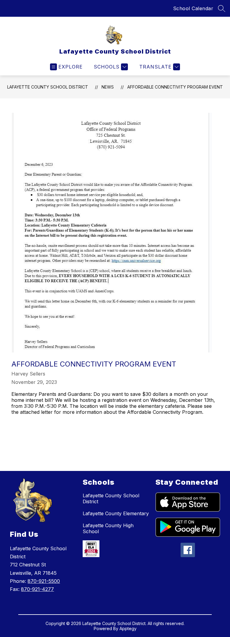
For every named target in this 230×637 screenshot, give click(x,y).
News (108, 86)
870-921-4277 (37, 589)
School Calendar (193, 8)
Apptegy (128, 628)
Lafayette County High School (108, 528)
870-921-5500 (44, 581)
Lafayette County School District (47, 86)
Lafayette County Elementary (116, 513)
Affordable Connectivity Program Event (175, 86)
